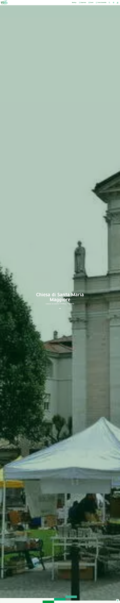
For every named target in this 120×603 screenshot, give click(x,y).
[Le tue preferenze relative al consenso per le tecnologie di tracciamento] (117, 600)
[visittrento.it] (4, 3)
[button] (114, 2)
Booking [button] (74, 2)
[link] (82, 2)
